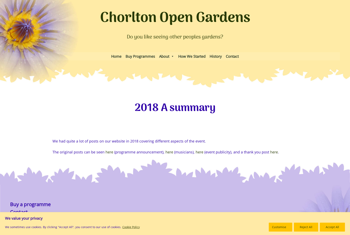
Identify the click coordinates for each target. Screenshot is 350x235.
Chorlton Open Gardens (175, 18)
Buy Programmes (140, 56)
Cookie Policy (131, 227)
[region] (175, 223)
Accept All (332, 227)
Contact (232, 56)
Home (116, 56)
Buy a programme (30, 204)
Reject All (306, 227)
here (109, 151)
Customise (279, 227)
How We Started (192, 56)
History (216, 56)
